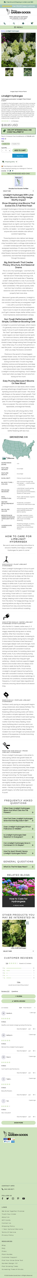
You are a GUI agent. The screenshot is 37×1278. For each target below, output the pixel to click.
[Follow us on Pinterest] (18, 1198)
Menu (19, 27)
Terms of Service (9, 1232)
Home (3, 31)
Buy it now (20, 156)
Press (4, 1251)
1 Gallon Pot (6, 144)
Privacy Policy (8, 1235)
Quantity (4, 147)
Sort (20, 1007)
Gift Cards (6, 1220)
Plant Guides (7, 1254)
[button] (18, 121)
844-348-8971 (9, 1189)
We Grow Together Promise (13, 1211)
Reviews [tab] (5, 992)
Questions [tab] (14, 992)
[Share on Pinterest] (12, 171)
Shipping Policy (8, 1226)
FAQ (3, 1248)
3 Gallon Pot (15, 144)
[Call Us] (5, 23)
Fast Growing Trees (10, 1266)
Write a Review (23, 1001)
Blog (4, 1245)
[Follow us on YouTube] (23, 1198)
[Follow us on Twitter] (7, 1198)
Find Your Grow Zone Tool (12, 1260)
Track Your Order (9, 1214)
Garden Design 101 (10, 1263)
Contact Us (6, 1223)
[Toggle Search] (14, 23)
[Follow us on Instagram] (13, 1198)
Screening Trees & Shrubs (13, 1269)
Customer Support (9, 1257)
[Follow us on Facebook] (2, 1198)
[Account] (23, 23)
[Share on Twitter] (10, 171)
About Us (5, 1217)
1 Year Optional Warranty (12, 1229)
